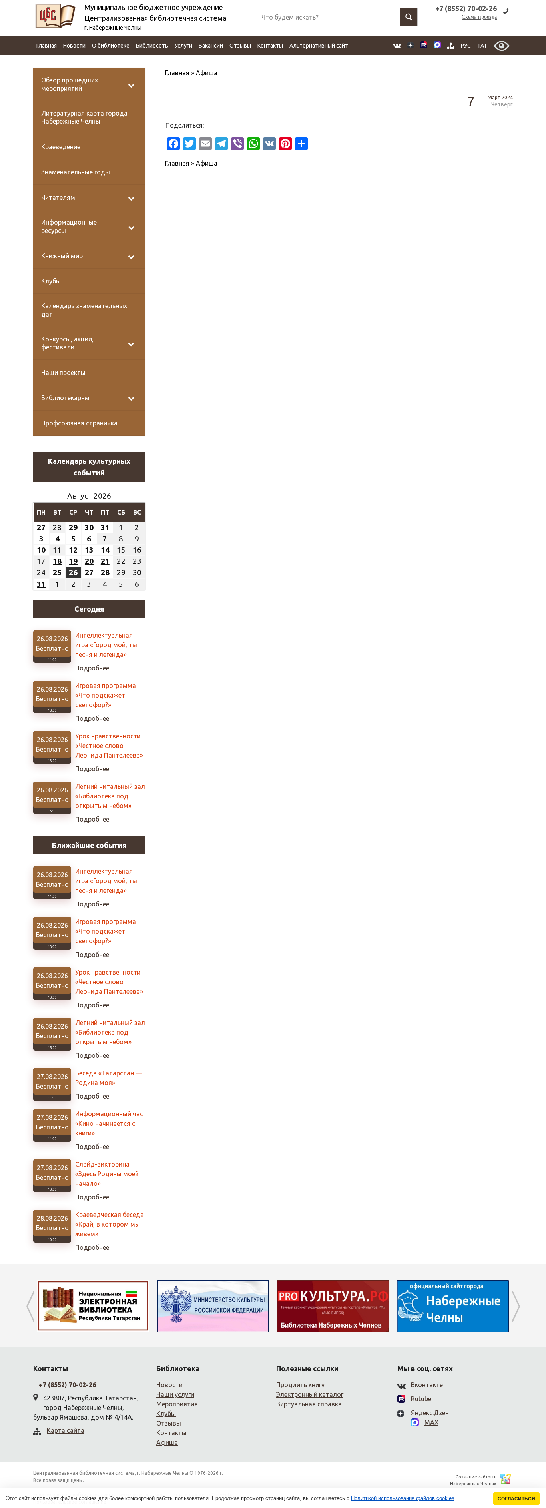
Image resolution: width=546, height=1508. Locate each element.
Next (516, 1306)
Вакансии (211, 45)
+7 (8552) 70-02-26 (67, 1384)
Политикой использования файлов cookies (402, 1498)
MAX (431, 1422)
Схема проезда (479, 17)
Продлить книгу (300, 1384)
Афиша (206, 72)
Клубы (166, 1413)
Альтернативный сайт (318, 45)
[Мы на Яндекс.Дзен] (410, 46)
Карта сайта (65, 1430)
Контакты (270, 45)
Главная (46, 45)
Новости (74, 45)
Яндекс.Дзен (430, 1412)
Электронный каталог (309, 1394)
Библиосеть (152, 45)
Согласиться (516, 1498)
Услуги (183, 45)
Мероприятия (177, 1404)
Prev (30, 1306)
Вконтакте (427, 1384)
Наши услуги (175, 1394)
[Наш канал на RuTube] (423, 46)
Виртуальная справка (309, 1404)
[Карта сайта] (451, 46)
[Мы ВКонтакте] (397, 46)
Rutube (421, 1398)
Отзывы (240, 45)
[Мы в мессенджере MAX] (437, 45)
